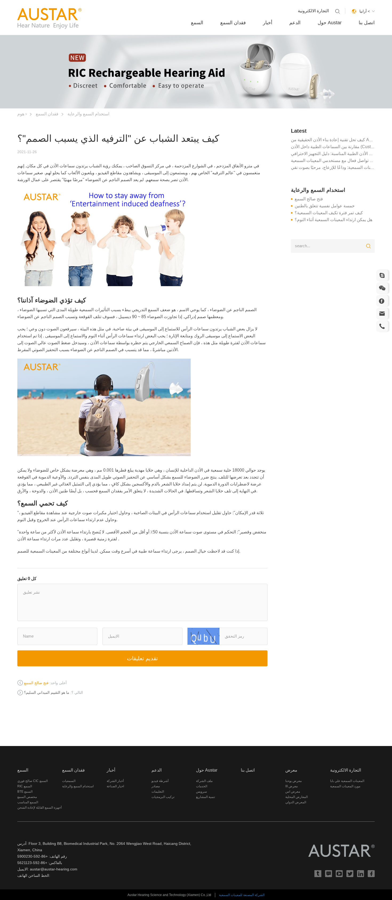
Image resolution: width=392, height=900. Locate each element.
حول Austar (330, 22)
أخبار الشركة (115, 781)
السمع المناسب (27, 802)
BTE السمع (25, 791)
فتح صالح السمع (309, 199)
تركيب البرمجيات (162, 797)
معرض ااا (291, 786)
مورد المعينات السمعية (345, 786)
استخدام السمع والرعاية (88, 114)
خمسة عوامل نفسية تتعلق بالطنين (325, 206)
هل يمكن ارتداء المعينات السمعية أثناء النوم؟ (333, 219)
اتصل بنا (367, 22)
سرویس (201, 791)
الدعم (295, 22)
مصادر (155, 786)
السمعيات (68, 781)
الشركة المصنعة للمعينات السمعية (242, 895)
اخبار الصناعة (115, 786)
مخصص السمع (27, 797)
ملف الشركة (204, 781)
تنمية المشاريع (205, 797)
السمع (197, 22)
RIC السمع (24, 786)
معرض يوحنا (293, 781)
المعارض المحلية (296, 797)
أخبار (267, 22)
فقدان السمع (233, 22)
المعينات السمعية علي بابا (347, 781)
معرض (291, 770)
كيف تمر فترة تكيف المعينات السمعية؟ (329, 212)
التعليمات (157, 791)
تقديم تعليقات (142, 658)
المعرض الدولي (295, 802)
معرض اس (292, 791)
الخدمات (201, 786)
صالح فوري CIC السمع (32, 781)
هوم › (22, 114)
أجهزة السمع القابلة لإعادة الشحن (39, 807)
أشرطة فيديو (160, 781)
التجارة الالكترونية (313, 11)
